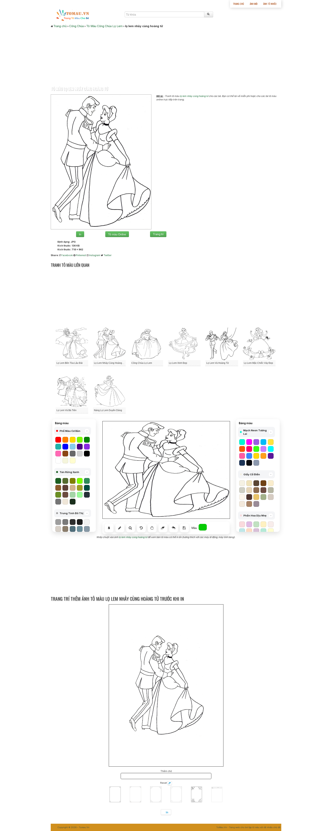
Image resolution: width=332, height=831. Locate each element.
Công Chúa (76, 26)
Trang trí (158, 234)
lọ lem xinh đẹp (178, 363)
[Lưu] (184, 528)
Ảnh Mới (253, 3)
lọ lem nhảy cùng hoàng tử (194, 96)
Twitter (107, 255)
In (80, 234)
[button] (72, 431)
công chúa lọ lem (141, 363)
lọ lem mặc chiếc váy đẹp (258, 363)
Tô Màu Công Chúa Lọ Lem (104, 26)
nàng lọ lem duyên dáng (108, 410)
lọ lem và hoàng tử (217, 363)
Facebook (67, 255)
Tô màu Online (117, 234)
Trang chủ (238, 3)
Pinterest (81, 255)
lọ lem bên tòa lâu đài (69, 363)
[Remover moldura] (170, 783)
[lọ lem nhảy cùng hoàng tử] (101, 161)
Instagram (94, 255)
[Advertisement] (166, 56)
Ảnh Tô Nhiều (269, 3)
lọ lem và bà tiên (66, 410)
